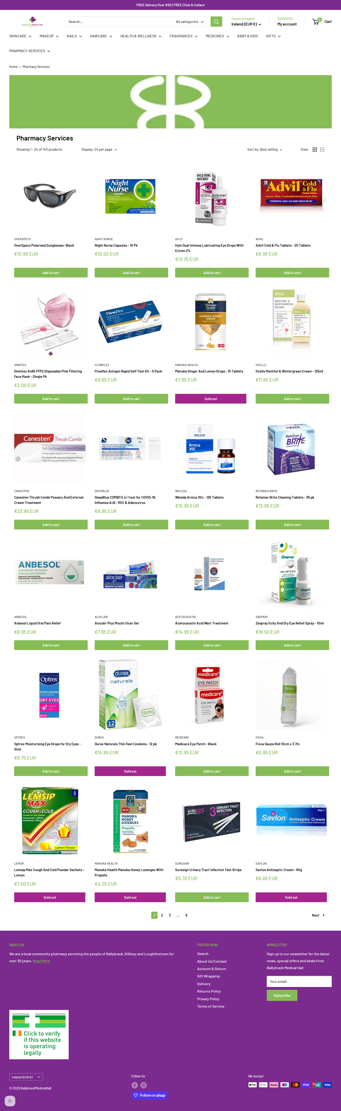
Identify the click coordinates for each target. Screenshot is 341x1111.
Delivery (204, 983)
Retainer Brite (267, 491)
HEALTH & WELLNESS (138, 36)
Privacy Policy (208, 998)
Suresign (182, 863)
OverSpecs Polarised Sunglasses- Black (44, 245)
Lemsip (19, 863)
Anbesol (20, 617)
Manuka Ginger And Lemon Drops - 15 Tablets (209, 371)
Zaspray (262, 617)
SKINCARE (17, 36)
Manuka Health (186, 365)
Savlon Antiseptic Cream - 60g (279, 870)
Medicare (182, 737)
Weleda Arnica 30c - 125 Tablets (199, 497)
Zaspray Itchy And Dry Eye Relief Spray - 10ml (290, 623)
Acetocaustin (185, 617)
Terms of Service (211, 1006)
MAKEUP (47, 36)
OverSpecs (22, 239)
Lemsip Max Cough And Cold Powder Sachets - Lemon (49, 872)
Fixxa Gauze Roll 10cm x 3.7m (277, 744)
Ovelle (261, 365)
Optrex (19, 737)
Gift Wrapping (208, 976)
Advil (260, 239)
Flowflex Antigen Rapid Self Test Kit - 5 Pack (128, 371)
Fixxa (260, 737)
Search (203, 953)
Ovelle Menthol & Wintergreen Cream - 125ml (289, 371)
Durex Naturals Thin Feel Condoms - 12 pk (126, 744)
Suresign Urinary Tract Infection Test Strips (208, 870)
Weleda (181, 491)
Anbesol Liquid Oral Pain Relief (37, 623)
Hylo (178, 239)
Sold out (211, 399)
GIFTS (271, 36)
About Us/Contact (212, 961)
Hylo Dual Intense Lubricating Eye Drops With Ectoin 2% (209, 248)
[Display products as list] (322, 149)
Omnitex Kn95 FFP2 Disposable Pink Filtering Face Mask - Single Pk (48, 374)
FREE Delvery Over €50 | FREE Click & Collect (170, 5)
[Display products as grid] (315, 149)
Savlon (261, 863)
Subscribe (282, 995)
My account (287, 24)
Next (315, 915)
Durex (99, 737)
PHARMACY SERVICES (27, 50)
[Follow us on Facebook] (135, 1085)
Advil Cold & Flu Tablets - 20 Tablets (283, 245)
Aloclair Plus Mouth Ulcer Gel (117, 623)
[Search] (216, 21)
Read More (41, 960)
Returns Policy (209, 991)
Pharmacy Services (36, 67)
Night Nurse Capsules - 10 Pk (116, 245)
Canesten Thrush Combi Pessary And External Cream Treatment (49, 500)
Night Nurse (104, 239)
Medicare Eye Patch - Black (196, 744)
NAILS (72, 36)
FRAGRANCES (181, 36)
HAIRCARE (98, 36)
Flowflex (102, 365)
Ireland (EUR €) (22, 1077)
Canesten (21, 491)
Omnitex (20, 365)
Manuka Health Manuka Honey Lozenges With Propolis (129, 872)
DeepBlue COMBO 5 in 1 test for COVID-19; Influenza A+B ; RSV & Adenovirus (125, 500)
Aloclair (101, 617)
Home (13, 67)
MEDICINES (215, 36)
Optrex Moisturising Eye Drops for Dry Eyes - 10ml (47, 746)
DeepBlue (102, 491)
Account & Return (211, 968)
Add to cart (51, 273)
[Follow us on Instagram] (143, 1085)
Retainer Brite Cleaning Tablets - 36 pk (285, 497)
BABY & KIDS (247, 36)
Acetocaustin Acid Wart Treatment (201, 623)
